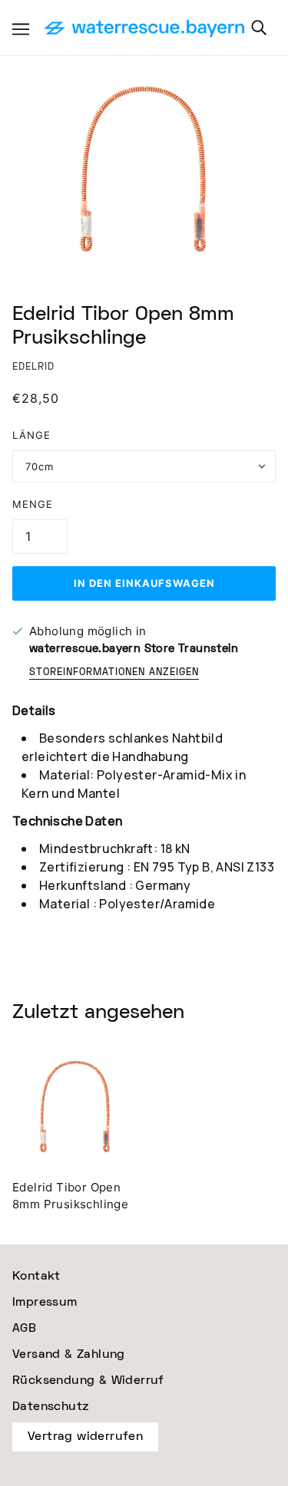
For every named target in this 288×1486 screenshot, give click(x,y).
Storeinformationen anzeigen (114, 673)
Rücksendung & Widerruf (88, 1380)
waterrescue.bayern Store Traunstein (133, 648)
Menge (32, 504)
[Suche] (258, 27)
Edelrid (33, 367)
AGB (24, 1328)
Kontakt (36, 1276)
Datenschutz (50, 1407)
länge (31, 435)
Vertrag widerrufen (85, 1436)
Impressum (45, 1302)
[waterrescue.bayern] (144, 29)
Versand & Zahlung (68, 1354)
